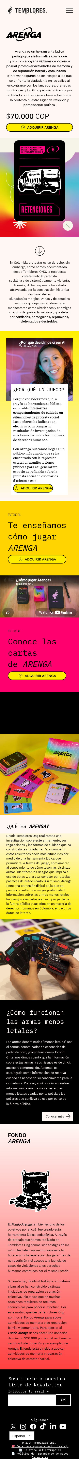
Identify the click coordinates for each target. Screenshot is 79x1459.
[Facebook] (33, 1426)
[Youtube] (63, 1426)
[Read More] (39, 251)
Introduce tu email (26, 1391)
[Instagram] (23, 1426)
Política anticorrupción (42, 1450)
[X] (13, 1426)
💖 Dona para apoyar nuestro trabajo (40, 1446)
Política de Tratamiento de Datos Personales (42, 1455)
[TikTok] (43, 1426)
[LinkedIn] (53, 1426)
